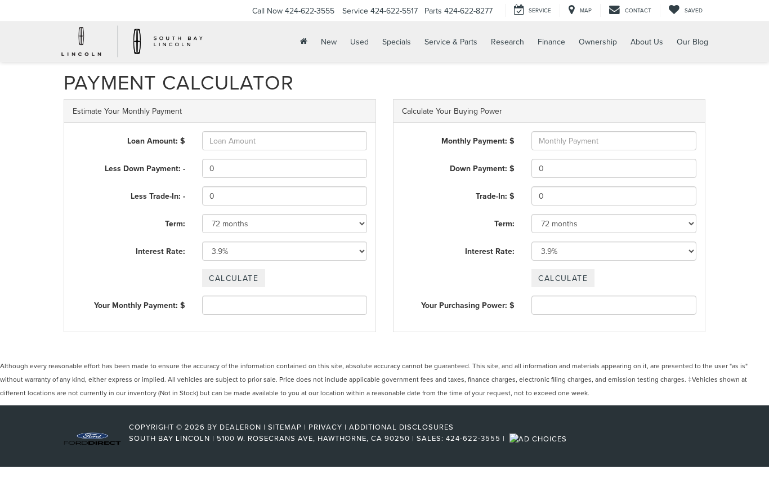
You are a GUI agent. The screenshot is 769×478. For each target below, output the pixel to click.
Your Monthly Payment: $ (139, 305)
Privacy (325, 427)
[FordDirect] (92, 438)
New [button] (329, 41)
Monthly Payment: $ (478, 140)
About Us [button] (647, 41)
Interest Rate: (160, 251)
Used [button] (359, 41)
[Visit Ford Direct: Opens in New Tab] (539, 438)
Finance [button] (551, 41)
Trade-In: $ (495, 196)
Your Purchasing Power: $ (468, 305)
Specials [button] (396, 41)
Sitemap (285, 427)
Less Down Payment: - (145, 168)
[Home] (302, 41)
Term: (175, 223)
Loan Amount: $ (156, 140)
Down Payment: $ (482, 168)
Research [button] (507, 41)
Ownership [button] (598, 41)
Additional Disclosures (401, 427)
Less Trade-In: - (158, 196)
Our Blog (692, 41)
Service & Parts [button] (450, 41)
